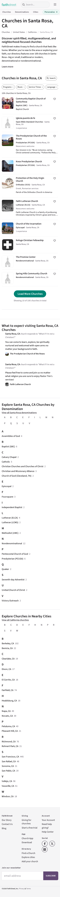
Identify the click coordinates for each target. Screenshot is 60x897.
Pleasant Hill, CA (10, 731)
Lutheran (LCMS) (10, 522)
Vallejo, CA (7, 781)
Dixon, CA (6, 669)
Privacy (21, 888)
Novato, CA (7, 715)
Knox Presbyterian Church (30, 166)
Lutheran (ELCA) (10, 517)
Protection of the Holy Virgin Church (30, 185)
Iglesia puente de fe (30, 123)
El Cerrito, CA (8, 679)
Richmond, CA (9, 741)
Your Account (48, 820)
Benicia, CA (7, 648)
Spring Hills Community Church (30, 278)
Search (53, 78)
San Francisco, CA (10, 756)
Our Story (7, 820)
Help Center (48, 831)
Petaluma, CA (8, 726)
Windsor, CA (8, 796)
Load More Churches (30, 294)
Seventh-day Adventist (13, 579)
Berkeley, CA (8, 643)
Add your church (30, 861)
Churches (6, 12)
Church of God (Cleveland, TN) (16, 475)
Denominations (22, 12)
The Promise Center (30, 261)
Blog (4, 828)
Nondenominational (12, 543)
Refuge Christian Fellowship (30, 245)
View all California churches (15, 620)
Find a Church (28, 853)
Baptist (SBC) (8, 446)
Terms (28, 888)
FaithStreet (9, 4)
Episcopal (6, 486)
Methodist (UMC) (10, 533)
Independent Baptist (12, 507)
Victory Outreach (10, 600)
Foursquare (7, 496)
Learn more (7, 66)
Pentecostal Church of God (15, 554)
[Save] (54, 99)
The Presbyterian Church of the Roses (30, 144)
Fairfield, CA (7, 690)
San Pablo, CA (8, 770)
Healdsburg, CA (9, 700)
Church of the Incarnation (30, 228)
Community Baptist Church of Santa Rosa (30, 104)
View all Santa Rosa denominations (19, 412)
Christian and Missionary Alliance (18, 471)
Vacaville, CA (8, 786)
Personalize (51, 12)
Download (27, 842)
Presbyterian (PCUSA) (12, 558)
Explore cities (28, 857)
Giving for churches (26, 821)
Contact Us (7, 824)
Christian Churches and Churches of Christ (22, 466)
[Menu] (55, 4)
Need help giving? (47, 825)
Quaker (5, 569)
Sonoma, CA (8, 766)
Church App (27, 838)
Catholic (6, 461)
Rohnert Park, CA (10, 746)
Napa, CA (6, 711)
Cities (35, 12)
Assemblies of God (11, 436)
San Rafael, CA (9, 761)
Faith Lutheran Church (30, 208)
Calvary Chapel (9, 457)
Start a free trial (29, 827)
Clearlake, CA (8, 658)
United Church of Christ (13, 590)
